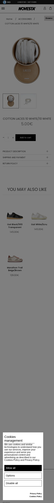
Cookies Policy (36, 496)
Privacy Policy (36, 494)
